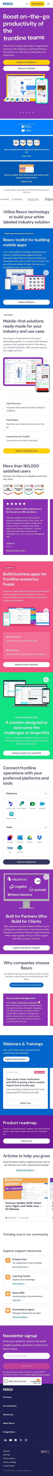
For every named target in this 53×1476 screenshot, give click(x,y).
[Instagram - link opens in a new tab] (26, 1440)
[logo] (8, 4)
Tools (9, 827)
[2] (23, 113)
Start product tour (20, 1267)
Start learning (18, 1283)
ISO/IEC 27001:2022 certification (24, 1002)
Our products (9, 1406)
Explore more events (15, 1059)
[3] (26, 113)
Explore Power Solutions (26, 664)
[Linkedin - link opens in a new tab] (5, 1440)
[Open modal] (26, 280)
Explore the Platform (26, 62)
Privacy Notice (9, 1458)
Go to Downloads (19, 1317)
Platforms (11, 793)
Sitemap (6, 1455)
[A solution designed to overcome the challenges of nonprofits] (26, 693)
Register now (26, 181)
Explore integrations (26, 862)
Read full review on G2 (15, 550)
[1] (20, 113)
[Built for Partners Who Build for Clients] (26, 891)
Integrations (9, 1432)
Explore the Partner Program (26, 947)
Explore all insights (25, 1170)
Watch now (25, 1103)
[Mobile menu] (48, 3)
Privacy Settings (9, 1462)
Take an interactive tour (26, 450)
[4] (30, 113)
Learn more (26, 156)
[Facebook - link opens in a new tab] (15, 1440)
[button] (45, 1452)
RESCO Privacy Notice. (40, 1374)
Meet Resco (9, 1423)
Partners (7, 1397)
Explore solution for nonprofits (26, 753)
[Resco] (26, 1389)
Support (6, 1451)
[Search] (27, 4)
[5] (33, 113)
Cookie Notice (9, 1466)
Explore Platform (27, 302)
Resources (8, 1414)
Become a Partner (26, 68)
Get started (37, 3)
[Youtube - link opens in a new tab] (10, 1440)
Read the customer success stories (26, 985)
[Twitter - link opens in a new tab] (21, 1440)
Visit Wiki (16, 1300)
